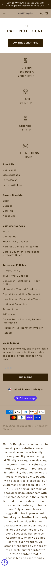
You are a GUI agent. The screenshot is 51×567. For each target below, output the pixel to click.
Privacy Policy (11, 270)
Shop (6, 200)
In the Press (10, 180)
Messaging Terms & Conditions (21, 289)
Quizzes (7, 205)
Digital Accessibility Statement (21, 294)
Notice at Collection (15, 304)
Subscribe (25, 377)
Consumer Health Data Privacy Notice (21, 283)
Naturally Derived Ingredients (21, 246)
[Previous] (2, 4)
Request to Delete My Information (23, 327)
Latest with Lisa (12, 185)
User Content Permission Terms (22, 299)
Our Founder (10, 170)
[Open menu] (4, 13)
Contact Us (9, 236)
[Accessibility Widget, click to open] (4, 562)
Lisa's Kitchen (11, 175)
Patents (7, 333)
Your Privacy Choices (15, 241)
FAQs (6, 231)
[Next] (48, 4)
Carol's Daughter (22, 426)
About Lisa (9, 216)
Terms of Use (10, 309)
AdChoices (9, 314)
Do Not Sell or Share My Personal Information (22, 321)
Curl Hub (8, 210)
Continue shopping (25, 42)
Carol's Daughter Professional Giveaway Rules (21, 253)
